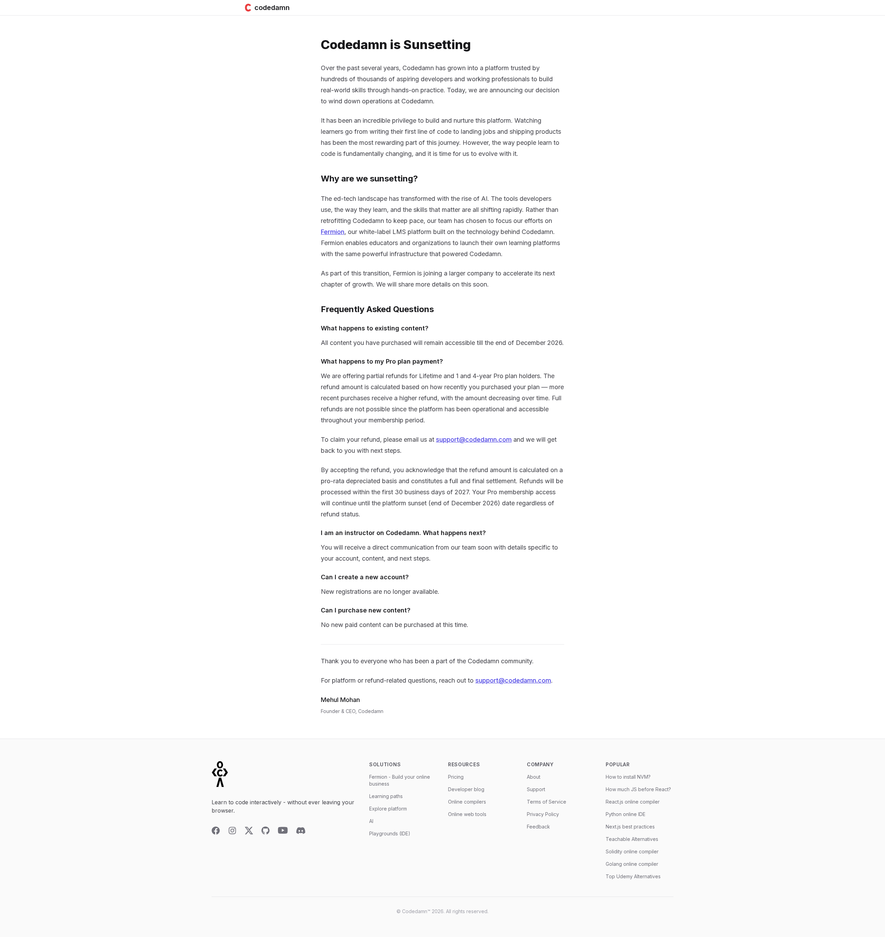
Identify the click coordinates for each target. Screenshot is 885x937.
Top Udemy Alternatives (633, 876)
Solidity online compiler (632, 851)
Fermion (332, 231)
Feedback (538, 827)
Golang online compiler (632, 864)
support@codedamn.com (474, 439)
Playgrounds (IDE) (389, 833)
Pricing (456, 777)
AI (371, 821)
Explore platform (388, 809)
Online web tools (467, 814)
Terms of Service (546, 802)
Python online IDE (625, 814)
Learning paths (386, 796)
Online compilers (467, 802)
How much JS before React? (638, 789)
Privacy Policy (543, 814)
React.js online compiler (633, 802)
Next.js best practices (630, 827)
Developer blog (466, 789)
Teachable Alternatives (632, 839)
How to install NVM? (628, 777)
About (533, 777)
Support (536, 789)
